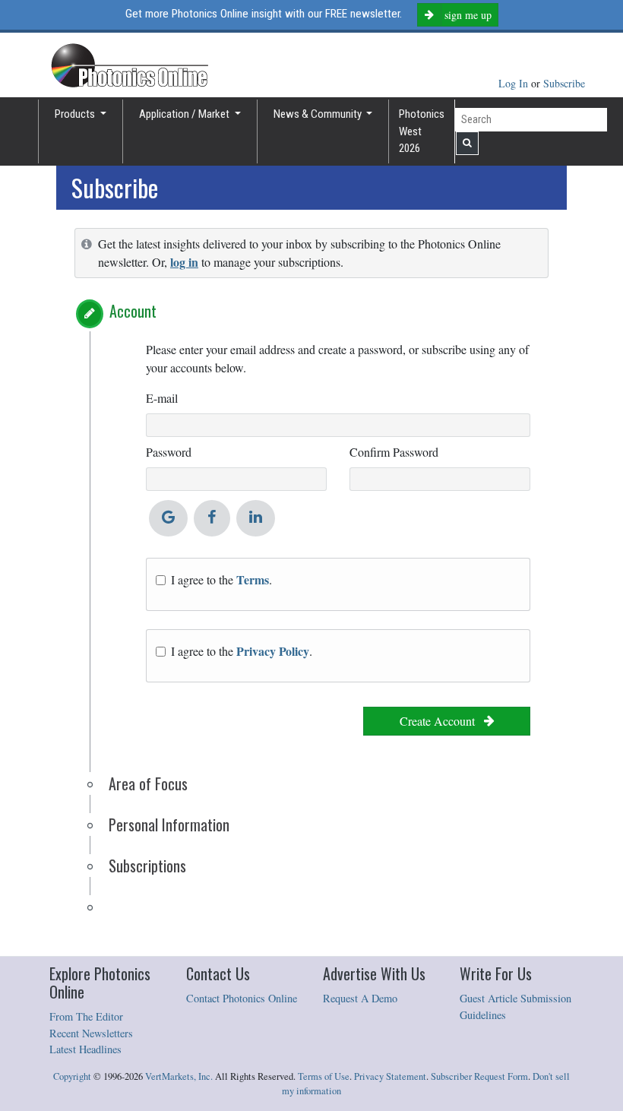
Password (168, 452)
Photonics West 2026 (421, 131)
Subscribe (564, 83)
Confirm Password (393, 452)
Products (76, 114)
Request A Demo (360, 998)
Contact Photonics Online (241, 998)
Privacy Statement (390, 1076)
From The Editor (86, 1016)
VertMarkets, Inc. (179, 1076)
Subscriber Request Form (479, 1076)
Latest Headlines (85, 1049)
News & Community (319, 114)
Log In (514, 83)
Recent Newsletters (91, 1033)
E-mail (162, 398)
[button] (89, 313)
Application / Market (185, 114)
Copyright (72, 1076)
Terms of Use (323, 1076)
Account (133, 310)
